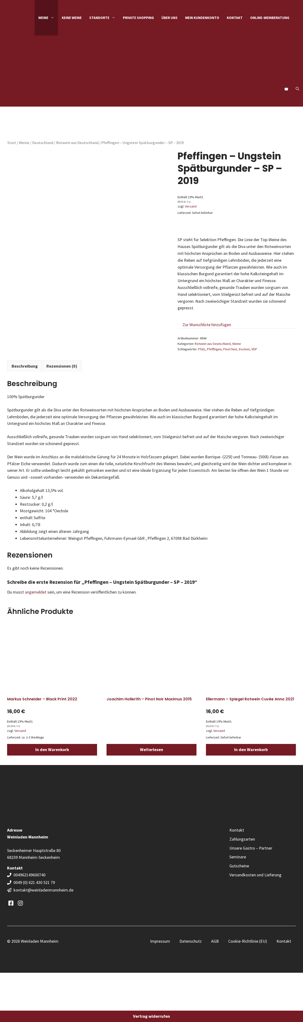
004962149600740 (29, 875)
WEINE (43, 17)
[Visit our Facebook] (11, 903)
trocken (244, 349)
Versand (190, 206)
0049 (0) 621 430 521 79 (34, 882)
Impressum (160, 941)
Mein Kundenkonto (202, 17)
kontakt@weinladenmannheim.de (43, 890)
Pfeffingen (214, 349)
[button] (297, 89)
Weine (24, 142)
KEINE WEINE (72, 17)
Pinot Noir (230, 349)
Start (11, 142)
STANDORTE (99, 17)
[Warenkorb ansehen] (286, 89)
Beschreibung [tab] (25, 366)
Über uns (169, 17)
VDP (254, 349)
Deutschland (42, 142)
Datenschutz (190, 941)
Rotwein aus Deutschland (77, 142)
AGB (215, 941)
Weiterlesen (151, 749)
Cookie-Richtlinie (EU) (247, 941)
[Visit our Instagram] (20, 903)
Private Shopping (138, 17)
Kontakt (235, 17)
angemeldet (35, 592)
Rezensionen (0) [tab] (61, 366)
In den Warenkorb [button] (52, 749)
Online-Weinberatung (269, 17)
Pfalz (201, 349)
